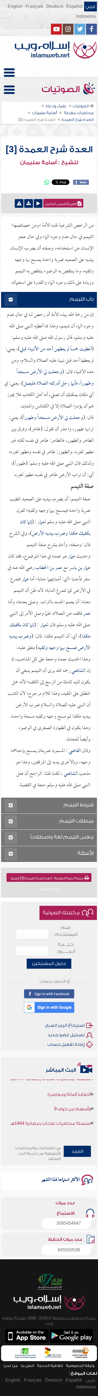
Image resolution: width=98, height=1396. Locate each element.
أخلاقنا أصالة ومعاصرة (69, 1088)
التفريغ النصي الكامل (61, 204)
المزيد (77, 1151)
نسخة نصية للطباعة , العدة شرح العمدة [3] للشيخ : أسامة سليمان (46, 879)
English (15, 6)
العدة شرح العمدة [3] (49, 149)
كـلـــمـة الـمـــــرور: (65, 948)
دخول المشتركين (49, 963)
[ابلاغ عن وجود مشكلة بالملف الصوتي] (19, 203)
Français (34, 6)
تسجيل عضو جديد (66, 1034)
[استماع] (38, 203)
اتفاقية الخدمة (50, 1366)
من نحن (11, 1366)
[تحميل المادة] (28, 203)
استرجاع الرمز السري (65, 1025)
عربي (90, 6)
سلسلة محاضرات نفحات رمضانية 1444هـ (50, 1117)
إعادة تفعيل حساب (66, 1044)
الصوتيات (62, 89)
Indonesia (86, 16)
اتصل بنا (27, 1366)
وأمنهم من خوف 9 (72, 1103)
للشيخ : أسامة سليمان (49, 163)
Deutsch (54, 6)
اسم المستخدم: (66, 931)
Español (74, 6)
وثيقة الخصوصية (80, 1366)
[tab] (49, 300)
